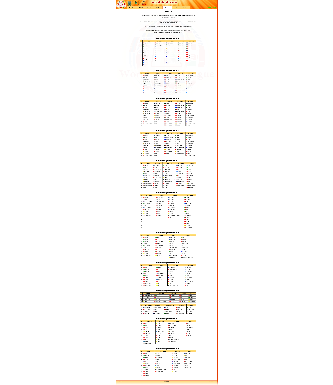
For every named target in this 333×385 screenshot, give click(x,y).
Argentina (190, 165)
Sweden (147, 341)
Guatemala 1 (180, 107)
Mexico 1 (169, 59)
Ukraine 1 (158, 57)
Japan (156, 309)
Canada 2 (179, 103)
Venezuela (190, 187)
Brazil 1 (146, 45)
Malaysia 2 (168, 115)
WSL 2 (156, 123)
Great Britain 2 (171, 53)
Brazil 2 (169, 45)
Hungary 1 (146, 173)
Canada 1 (168, 105)
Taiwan (146, 61)
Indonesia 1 (147, 311)
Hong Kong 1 (148, 333)
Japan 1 (146, 55)
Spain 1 (181, 57)
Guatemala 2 (190, 115)
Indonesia (180, 173)
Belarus (158, 295)
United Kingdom (173, 341)
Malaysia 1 (157, 181)
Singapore (146, 87)
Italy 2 (187, 209)
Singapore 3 (191, 57)
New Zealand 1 (158, 89)
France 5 (168, 81)
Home (131, 7)
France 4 (181, 49)
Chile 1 (179, 169)
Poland (159, 209)
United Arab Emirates (169, 179)
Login (214, 7)
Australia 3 (190, 45)
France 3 (169, 51)
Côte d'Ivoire (188, 363)
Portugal (159, 251)
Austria (146, 43)
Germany (146, 171)
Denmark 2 (183, 295)
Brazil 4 (146, 47)
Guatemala (170, 55)
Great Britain (161, 273)
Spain (167, 91)
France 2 (146, 51)
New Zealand (191, 51)
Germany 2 (159, 45)
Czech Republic (158, 169)
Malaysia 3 (190, 117)
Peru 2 (189, 53)
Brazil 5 (181, 45)
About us (167, 7)
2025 (175, 7)
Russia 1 (146, 209)
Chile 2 (189, 171)
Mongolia (189, 121)
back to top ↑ (211, 381)
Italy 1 (187, 207)
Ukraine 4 (168, 149)
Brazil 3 (181, 43)
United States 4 (181, 185)
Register (209, 7)
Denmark (158, 43)
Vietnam (158, 59)
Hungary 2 (172, 251)
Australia (171, 323)
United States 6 (191, 123)
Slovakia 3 (190, 59)
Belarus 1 (146, 239)
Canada (169, 47)
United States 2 (180, 91)
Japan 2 (158, 49)
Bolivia (189, 77)
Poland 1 (158, 53)
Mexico (187, 217)
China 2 (184, 239)
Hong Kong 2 (172, 333)
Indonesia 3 (169, 311)
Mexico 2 (190, 49)
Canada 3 (189, 109)
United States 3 (171, 63)
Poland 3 (158, 55)
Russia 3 (159, 213)
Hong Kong (168, 141)
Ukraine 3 (181, 59)
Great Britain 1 (159, 47)
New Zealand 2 (191, 89)
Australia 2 (190, 43)
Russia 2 (159, 211)
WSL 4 (180, 61)
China (156, 79)
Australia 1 (170, 43)
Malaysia (169, 57)
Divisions (140, 7)
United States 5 (169, 125)
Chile (180, 47)
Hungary (181, 51)
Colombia (169, 49)
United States (180, 313)
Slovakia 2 (169, 61)
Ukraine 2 (146, 63)
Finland (189, 325)
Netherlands (147, 175)
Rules (157, 7)
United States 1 (148, 65)
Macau (167, 313)
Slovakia (189, 151)
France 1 (146, 49)
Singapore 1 (147, 59)
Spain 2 (189, 61)
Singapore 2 (191, 55)
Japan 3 (158, 51)
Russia (157, 297)
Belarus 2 (146, 241)
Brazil (159, 267)
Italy (189, 47)
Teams (149, 7)
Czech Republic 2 (161, 241)
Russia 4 (171, 211)
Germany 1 (147, 53)
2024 (184, 7)
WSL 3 (178, 125)
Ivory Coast (188, 211)
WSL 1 (157, 61)
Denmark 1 (158, 139)
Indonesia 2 (158, 307)
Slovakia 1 (181, 55)
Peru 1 (146, 57)
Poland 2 (181, 53)
